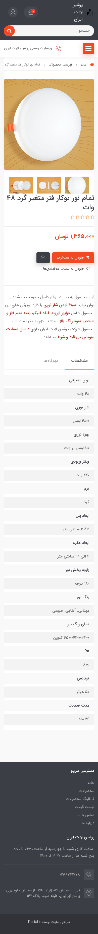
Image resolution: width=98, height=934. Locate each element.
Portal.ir (34, 922)
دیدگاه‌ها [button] (50, 360)
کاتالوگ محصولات (80, 799)
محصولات (86, 791)
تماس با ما (85, 815)
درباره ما (88, 823)
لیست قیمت (84, 807)
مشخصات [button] (79, 360)
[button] (31, 12)
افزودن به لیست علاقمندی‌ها (64, 269)
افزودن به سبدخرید (71, 258)
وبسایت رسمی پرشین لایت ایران (28, 48)
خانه (91, 783)
